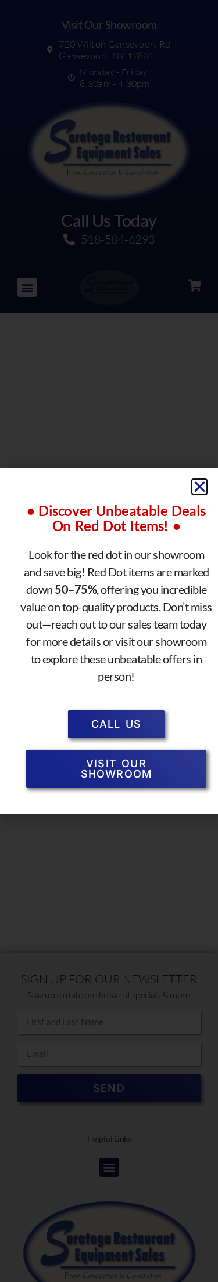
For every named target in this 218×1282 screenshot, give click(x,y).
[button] (199, 487)
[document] (109, 641)
